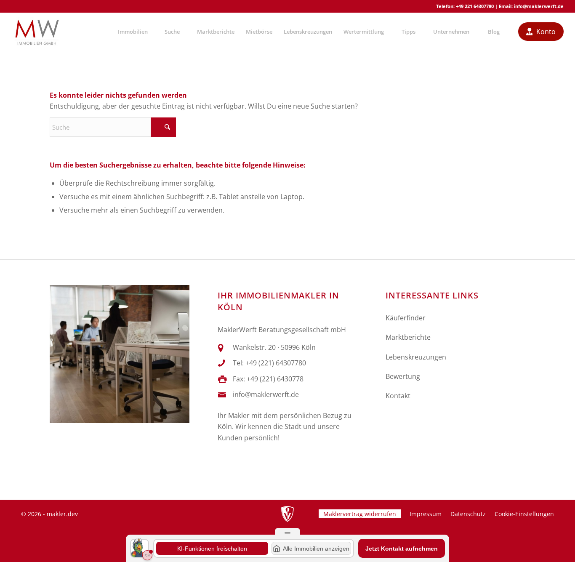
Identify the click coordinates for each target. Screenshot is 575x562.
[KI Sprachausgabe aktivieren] (147, 555)
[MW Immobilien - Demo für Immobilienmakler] (36, 32)
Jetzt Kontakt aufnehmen (401, 548)
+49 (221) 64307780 (275, 363)
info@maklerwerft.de (539, 6)
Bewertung (403, 376)
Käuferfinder (406, 317)
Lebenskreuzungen (416, 357)
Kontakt (398, 395)
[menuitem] (132, 32)
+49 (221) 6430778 (275, 379)
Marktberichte (408, 337)
